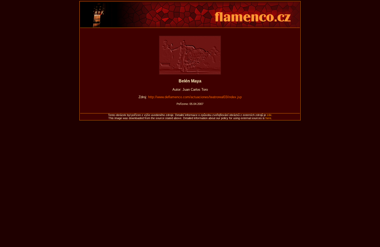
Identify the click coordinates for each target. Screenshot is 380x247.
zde (269, 115)
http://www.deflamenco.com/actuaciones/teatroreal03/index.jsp (195, 97)
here (268, 118)
